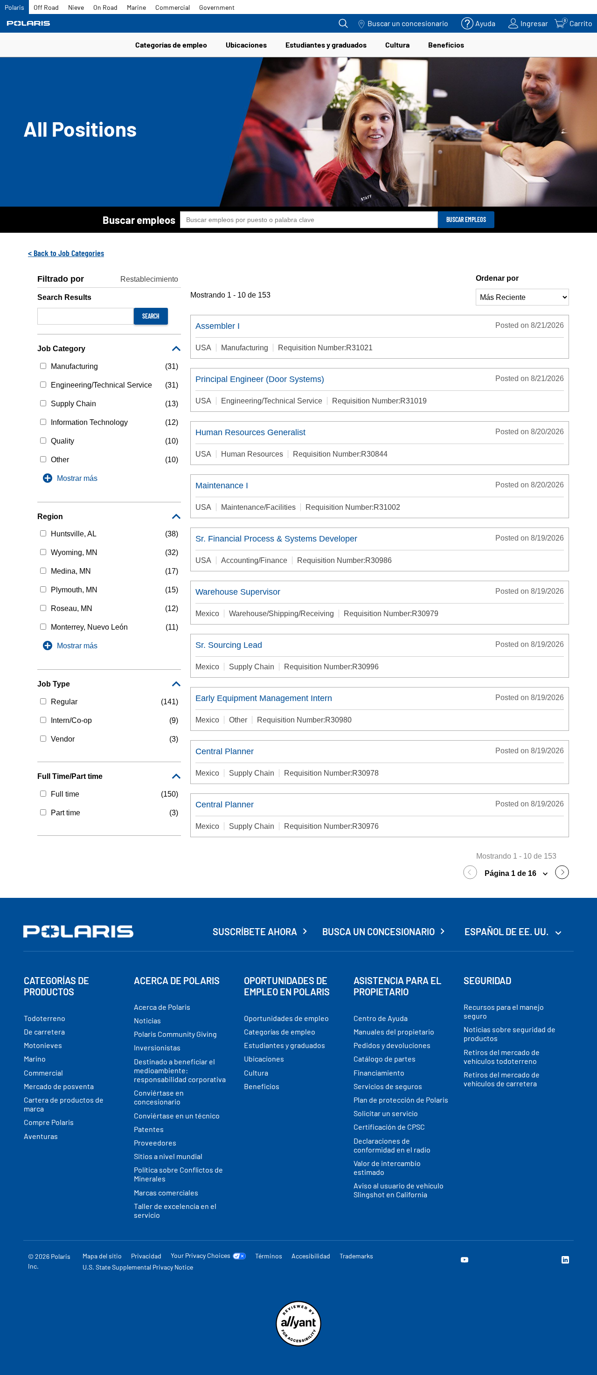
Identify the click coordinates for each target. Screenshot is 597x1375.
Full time (65, 794)
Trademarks (356, 1256)
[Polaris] (28, 23)
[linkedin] (565, 1261)
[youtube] (464, 1261)
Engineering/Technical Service (101, 385)
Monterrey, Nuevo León (89, 627)
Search (151, 316)
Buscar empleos (139, 220)
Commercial (172, 7)
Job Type (53, 684)
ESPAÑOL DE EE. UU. (507, 931)
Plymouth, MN (74, 590)
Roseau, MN (71, 608)
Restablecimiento (149, 279)
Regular (64, 702)
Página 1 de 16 (511, 873)
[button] (472, 873)
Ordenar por (497, 278)
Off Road (46, 7)
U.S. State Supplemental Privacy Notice (138, 1267)
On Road (105, 7)
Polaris (14, 7)
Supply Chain (73, 404)
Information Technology (89, 422)
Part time (65, 813)
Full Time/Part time (70, 776)
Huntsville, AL (74, 534)
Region (50, 517)
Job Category (61, 349)
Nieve (76, 7)
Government (217, 7)
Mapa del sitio (102, 1256)
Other (60, 460)
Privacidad (146, 1256)
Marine (136, 7)
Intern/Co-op (71, 720)
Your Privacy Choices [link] (200, 1255)
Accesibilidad (311, 1256)
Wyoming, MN (74, 552)
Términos (268, 1256)
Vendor (63, 739)
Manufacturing (74, 366)
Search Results (64, 297)
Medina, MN (71, 571)
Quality (62, 441)
